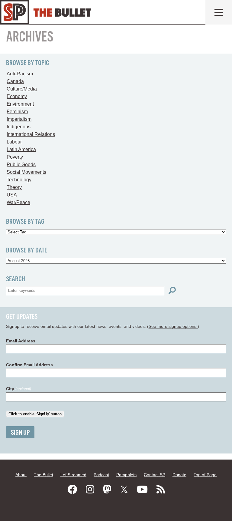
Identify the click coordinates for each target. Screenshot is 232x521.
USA (12, 194)
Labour (14, 141)
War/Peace (18, 202)
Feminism (17, 111)
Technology (19, 179)
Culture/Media (22, 88)
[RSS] (160, 489)
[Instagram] (90, 489)
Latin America (21, 149)
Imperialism (19, 119)
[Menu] (218, 12)
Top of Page (205, 474)
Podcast (101, 474)
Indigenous (19, 126)
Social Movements (26, 172)
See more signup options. (173, 326)
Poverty (15, 157)
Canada (15, 81)
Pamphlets (126, 474)
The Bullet (43, 474)
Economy (17, 96)
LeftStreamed (73, 474)
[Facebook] (72, 489)
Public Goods (21, 164)
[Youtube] (142, 489)
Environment (20, 104)
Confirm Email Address (29, 364)
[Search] (172, 290)
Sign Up (20, 432)
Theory (14, 187)
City (18, 388)
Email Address (20, 340)
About (21, 474)
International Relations (31, 134)
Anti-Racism (20, 73)
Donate (179, 474)
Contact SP (154, 474)
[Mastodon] (107, 489)
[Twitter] (124, 489)
